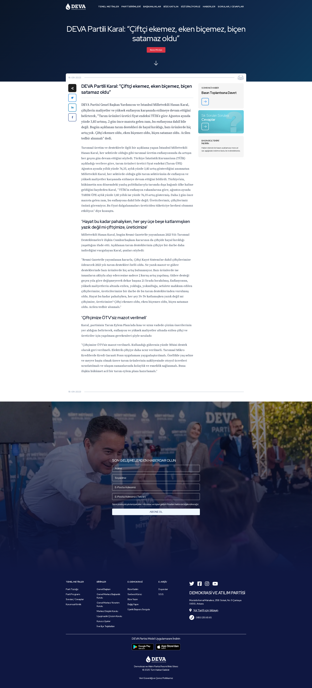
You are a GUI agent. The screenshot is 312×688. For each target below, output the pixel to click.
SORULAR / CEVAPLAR (231, 6)
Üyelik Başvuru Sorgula (139, 609)
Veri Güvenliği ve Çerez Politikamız (156, 678)
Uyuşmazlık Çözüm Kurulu (109, 616)
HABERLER (209, 6)
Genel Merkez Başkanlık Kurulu (108, 596)
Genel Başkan (103, 589)
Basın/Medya (156, 50)
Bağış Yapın (133, 604)
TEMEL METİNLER (108, 6)
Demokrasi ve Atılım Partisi (76, 6)
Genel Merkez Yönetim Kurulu (108, 604)
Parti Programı (73, 594)
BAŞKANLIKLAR (152, 6)
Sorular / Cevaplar (75, 599)
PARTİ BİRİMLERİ (131, 6)
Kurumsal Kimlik (73, 604)
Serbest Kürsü (135, 594)
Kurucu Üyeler (103, 621)
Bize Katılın (133, 589)
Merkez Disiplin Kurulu (107, 611)
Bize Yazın (133, 599)
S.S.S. (161, 594)
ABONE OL (156, 511)
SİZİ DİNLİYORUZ (190, 6)
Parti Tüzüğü (72, 589)
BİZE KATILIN (170, 6)
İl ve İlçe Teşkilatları (106, 626)
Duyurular (163, 589)
